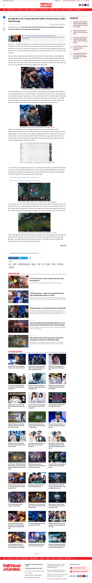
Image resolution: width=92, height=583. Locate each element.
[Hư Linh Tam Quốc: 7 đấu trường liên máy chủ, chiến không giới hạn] (18, 282)
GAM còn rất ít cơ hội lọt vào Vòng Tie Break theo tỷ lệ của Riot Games (38, 35)
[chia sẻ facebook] (4, 20)
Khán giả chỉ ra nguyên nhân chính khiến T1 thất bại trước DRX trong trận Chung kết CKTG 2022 (36, 368)
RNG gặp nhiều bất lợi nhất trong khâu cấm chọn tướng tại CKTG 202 (24, 177)
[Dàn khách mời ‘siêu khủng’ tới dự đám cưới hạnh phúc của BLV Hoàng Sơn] (37, 436)
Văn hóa (52, 9)
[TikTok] (88, 0)
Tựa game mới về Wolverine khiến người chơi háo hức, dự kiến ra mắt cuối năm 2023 (36, 506)
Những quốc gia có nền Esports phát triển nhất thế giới (48, 308)
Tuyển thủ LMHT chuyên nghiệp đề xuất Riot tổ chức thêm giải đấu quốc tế (57, 465)
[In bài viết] (4, 24)
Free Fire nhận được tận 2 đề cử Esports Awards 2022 (15, 505)
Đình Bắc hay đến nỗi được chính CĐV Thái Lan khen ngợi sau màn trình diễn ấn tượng (80, 40)
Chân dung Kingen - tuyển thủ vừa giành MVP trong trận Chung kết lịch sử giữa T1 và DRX (47, 294)
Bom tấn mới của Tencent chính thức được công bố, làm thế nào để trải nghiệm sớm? (37, 387)
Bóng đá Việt (34, 9)
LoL (10, 264)
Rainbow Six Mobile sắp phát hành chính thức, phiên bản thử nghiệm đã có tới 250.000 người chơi (57, 546)
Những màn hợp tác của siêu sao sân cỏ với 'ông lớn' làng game (36, 545)
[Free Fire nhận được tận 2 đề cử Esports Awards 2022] (17, 497)
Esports (33, 264)
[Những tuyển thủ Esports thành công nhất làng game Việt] (37, 477)
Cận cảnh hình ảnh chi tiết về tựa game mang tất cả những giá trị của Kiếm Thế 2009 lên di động (46, 339)
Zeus (39, 264)
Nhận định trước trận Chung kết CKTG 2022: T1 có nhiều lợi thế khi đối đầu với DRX (16, 445)
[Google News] (57, 25)
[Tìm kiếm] (4, 5)
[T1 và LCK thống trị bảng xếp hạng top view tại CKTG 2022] (37, 516)
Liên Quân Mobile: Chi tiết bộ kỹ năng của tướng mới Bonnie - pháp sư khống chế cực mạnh (57, 486)
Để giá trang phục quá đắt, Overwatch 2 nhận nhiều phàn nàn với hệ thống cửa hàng (36, 465)
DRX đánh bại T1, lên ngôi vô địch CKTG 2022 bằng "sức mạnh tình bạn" (16, 406)
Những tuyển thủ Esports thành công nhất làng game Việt (36, 485)
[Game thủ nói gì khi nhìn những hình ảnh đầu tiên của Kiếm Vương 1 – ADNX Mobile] (37, 416)
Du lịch (57, 9)
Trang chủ (5, 12)
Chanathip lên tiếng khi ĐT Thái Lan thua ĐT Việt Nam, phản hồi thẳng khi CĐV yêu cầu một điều (80, 24)
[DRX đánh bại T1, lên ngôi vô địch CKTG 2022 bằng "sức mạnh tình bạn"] (17, 397)
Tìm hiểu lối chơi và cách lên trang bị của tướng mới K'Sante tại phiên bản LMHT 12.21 (16, 486)
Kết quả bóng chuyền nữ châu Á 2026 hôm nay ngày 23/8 (80, 32)
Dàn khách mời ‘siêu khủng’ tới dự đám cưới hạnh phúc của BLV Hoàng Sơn (36, 445)
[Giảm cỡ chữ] (4, 32)
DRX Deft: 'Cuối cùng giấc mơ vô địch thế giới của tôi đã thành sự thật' (56, 368)
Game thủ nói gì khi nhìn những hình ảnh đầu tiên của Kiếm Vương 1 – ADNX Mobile (36, 425)
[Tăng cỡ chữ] (4, 27)
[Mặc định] (4, 30)
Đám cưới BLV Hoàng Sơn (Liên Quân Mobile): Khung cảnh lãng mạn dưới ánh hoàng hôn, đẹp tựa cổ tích (57, 446)
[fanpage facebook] (80, 5)
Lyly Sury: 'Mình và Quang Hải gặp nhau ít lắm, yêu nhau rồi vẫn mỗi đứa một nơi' (36, 406)
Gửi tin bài (80, 0)
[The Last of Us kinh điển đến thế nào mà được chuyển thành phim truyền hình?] (17, 378)
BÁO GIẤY (58, 0)
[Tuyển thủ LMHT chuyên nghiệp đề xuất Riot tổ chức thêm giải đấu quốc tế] (57, 457)
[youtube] (82, 5)
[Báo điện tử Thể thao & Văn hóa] (46, 5)
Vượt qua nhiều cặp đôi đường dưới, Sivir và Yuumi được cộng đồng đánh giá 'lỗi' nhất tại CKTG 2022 (16, 526)
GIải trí (63, 9)
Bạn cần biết (78, 9)
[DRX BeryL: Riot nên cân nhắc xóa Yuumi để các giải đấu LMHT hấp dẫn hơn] (57, 416)
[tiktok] (85, 5)
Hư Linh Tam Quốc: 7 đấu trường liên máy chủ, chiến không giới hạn (47, 279)
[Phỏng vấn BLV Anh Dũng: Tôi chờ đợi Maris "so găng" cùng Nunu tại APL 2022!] (57, 516)
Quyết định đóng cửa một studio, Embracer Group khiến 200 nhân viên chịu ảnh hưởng (16, 425)
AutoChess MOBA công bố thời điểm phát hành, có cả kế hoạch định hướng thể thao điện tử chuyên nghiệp (47, 324)
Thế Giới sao (70, 9)
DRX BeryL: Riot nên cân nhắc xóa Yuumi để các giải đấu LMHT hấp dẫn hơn (57, 425)
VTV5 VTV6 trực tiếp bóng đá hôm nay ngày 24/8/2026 (80, 48)
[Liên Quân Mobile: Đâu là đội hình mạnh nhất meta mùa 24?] (57, 397)
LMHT (14, 264)
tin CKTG (11, 267)
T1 (43, 264)
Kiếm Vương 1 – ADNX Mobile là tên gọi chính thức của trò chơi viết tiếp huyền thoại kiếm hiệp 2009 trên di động (17, 466)
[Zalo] (88, 5)
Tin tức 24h (20, 9)
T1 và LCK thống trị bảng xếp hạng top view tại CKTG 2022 (36, 524)
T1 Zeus (48, 264)
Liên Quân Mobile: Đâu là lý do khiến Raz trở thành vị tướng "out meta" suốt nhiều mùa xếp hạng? (16, 546)
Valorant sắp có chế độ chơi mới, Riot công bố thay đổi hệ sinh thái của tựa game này (57, 506)
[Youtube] (86, 0)
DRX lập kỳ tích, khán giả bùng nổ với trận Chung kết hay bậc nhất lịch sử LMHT (57, 387)
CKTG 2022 (60, 264)
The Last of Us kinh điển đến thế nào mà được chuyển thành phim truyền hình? (16, 387)
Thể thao (27, 9)
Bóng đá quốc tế (43, 9)
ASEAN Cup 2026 (11, 9)
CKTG (53, 264)
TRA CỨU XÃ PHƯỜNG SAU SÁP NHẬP (69, 0)
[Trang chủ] (4, 9)
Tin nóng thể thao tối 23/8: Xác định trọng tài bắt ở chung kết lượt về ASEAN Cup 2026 (80, 56)
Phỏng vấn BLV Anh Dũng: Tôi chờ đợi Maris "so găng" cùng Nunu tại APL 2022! (57, 525)
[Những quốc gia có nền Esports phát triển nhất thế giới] (18, 311)
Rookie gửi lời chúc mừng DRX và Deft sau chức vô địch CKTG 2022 (16, 367)
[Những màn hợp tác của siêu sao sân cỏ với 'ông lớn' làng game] (37, 537)
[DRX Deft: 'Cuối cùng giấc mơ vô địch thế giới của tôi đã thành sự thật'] (57, 359)
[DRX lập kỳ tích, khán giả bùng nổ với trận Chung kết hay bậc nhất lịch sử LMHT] (57, 378)
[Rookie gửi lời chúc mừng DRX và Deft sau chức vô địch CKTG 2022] (17, 359)
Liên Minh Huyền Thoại (24, 264)
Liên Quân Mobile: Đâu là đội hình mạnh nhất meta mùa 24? (57, 405)
